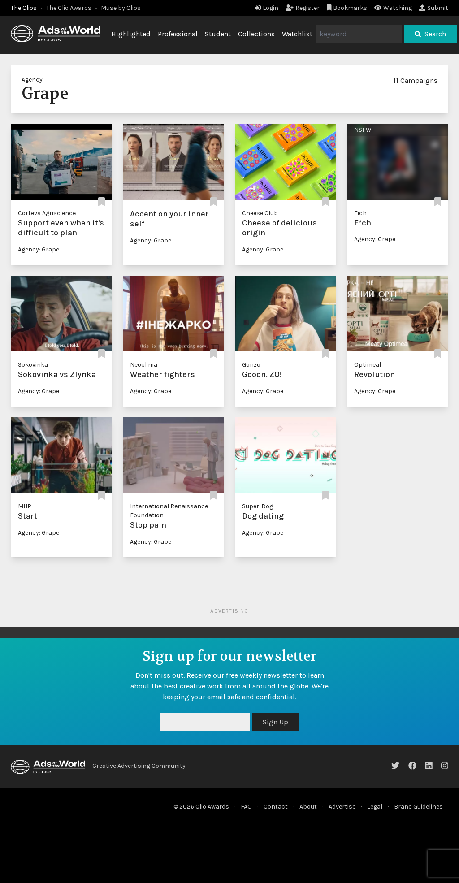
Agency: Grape (38, 249)
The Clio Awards (68, 8)
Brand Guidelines (418, 806)
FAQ (246, 806)
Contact (276, 806)
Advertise (342, 806)
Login (270, 8)
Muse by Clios (121, 8)
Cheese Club (260, 213)
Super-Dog (257, 506)
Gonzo (251, 364)
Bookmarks (350, 8)
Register (307, 8)
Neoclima (143, 364)
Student (218, 34)
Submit (437, 8)
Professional (178, 34)
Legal (374, 806)
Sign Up (275, 722)
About (308, 806)
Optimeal (367, 364)
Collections (256, 34)
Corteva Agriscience (47, 213)
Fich (360, 213)
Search (435, 34)
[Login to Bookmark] (101, 202)
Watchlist (297, 34)
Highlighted (131, 34)
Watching (397, 8)
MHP (24, 506)
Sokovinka (33, 364)
